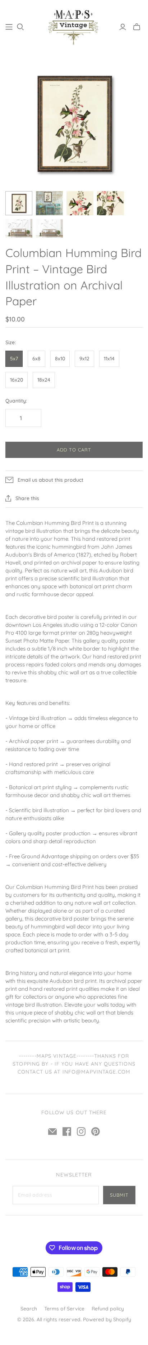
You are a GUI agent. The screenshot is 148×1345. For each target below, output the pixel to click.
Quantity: (16, 400)
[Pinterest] (95, 1131)
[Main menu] (9, 27)
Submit (119, 1195)
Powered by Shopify (107, 1319)
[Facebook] (67, 1131)
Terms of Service (64, 1308)
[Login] (122, 27)
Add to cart (74, 450)
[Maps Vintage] (74, 26)
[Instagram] (81, 1131)
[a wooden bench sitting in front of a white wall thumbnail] (18, 228)
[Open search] (20, 27)
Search (28, 1308)
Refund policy (108, 1308)
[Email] (52, 1131)
